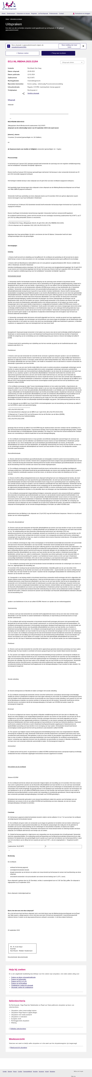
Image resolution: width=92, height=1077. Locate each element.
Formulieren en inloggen (82, 13)
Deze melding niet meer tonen (69, 46)
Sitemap (10, 1071)
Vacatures (41, 1071)
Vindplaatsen (12, 90)
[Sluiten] (83, 46)
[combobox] (72, 62)
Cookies (20, 1071)
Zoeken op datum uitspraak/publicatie (23, 977)
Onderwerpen (11, 13)
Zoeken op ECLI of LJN (18, 981)
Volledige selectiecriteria (18, 1029)
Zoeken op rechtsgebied (19, 983)
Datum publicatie (14, 74)
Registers (34, 13)
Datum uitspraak (13, 71)
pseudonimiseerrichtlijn (19, 47)
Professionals (53, 13)
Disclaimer (52, 1071)
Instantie (11, 68)
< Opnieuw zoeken (22, 53)
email (88, 1071)
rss (85, 1071)
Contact (61, 13)
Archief (47, 1071)
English (5, 1071)
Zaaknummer (12, 77)
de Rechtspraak (43, 13)
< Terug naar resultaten (58, 53)
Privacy (15, 1071)
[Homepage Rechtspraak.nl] (8, 5)
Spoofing (35, 1071)
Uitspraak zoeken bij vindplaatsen (22, 987)
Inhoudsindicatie (14, 87)
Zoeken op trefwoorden (18, 979)
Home (3, 13)
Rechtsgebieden (13, 81)
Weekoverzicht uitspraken (18, 1047)
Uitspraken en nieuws (23, 13)
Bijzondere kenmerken (15, 84)
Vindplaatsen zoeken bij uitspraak (22, 985)
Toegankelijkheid (27, 1071)
